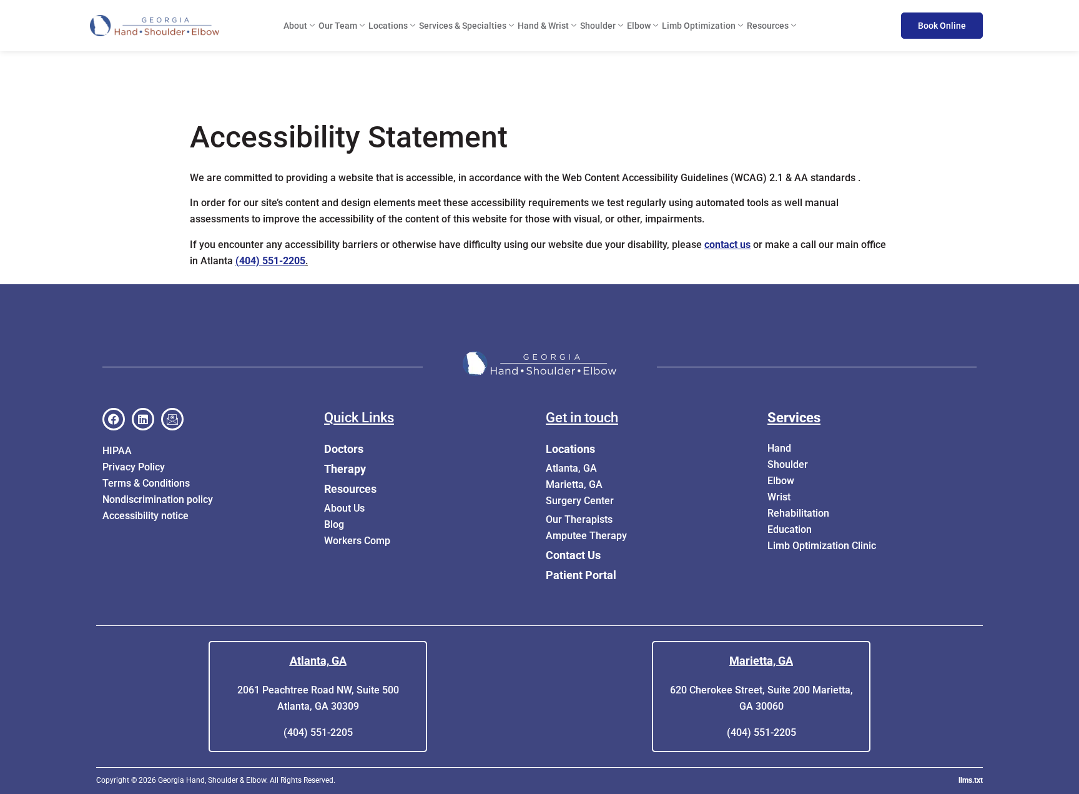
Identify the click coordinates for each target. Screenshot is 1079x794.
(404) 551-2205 (270, 261)
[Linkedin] (143, 419)
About (295, 26)
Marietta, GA (761, 660)
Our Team (337, 26)
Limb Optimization (699, 26)
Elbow (639, 26)
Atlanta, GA (318, 660)
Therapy (345, 468)
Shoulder (598, 26)
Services (793, 417)
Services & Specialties (462, 26)
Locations (388, 26)
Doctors (343, 448)
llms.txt (970, 780)
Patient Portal (581, 575)
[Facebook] (113, 419)
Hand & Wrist (543, 26)
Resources (768, 26)
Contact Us (573, 555)
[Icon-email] (172, 419)
